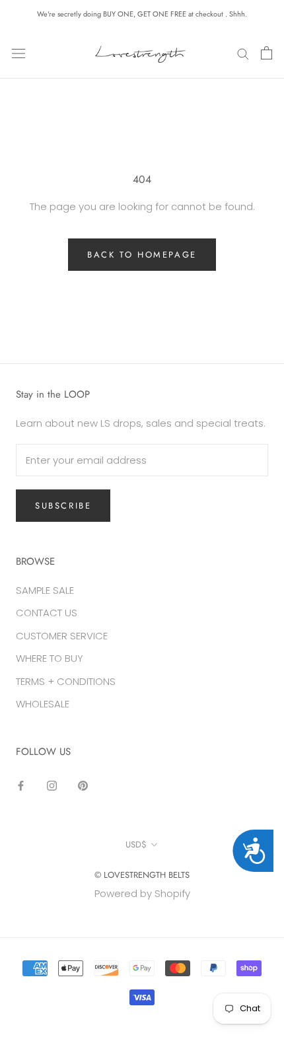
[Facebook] (21, 785)
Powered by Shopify (142, 893)
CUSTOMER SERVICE (62, 636)
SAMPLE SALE (45, 590)
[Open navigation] (18, 53)
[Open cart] (266, 52)
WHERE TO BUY (49, 658)
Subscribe (63, 505)
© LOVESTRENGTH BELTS (142, 875)
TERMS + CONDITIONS (66, 681)
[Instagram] (52, 785)
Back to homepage (142, 254)
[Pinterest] (83, 785)
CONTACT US (46, 613)
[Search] (243, 53)
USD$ (136, 844)
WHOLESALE (42, 704)
